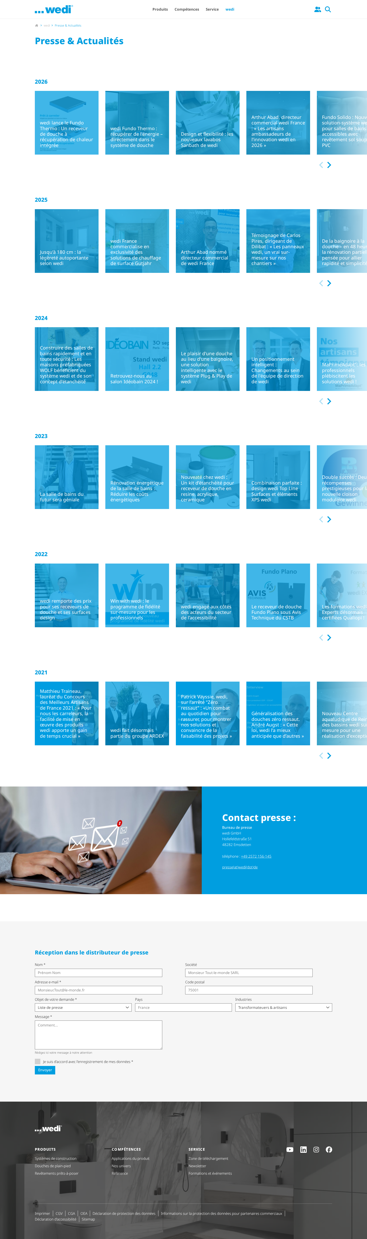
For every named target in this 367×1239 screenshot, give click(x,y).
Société (191, 964)
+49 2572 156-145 (256, 856)
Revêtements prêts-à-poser (57, 1173)
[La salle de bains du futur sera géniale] (67, 477)
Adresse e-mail (48, 982)
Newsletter (197, 1165)
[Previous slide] (321, 165)
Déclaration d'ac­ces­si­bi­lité (55, 1219)
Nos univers (121, 1165)
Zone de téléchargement (208, 1158)
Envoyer (45, 1069)
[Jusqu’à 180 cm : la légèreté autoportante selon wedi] (67, 241)
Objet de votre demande (56, 999)
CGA (71, 1213)
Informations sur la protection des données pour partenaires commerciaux (221, 1213)
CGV (59, 1213)
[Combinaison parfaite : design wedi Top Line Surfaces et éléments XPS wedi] (278, 477)
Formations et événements (210, 1173)
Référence (120, 1173)
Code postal (195, 982)
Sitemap (88, 1219)
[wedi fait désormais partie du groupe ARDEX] (137, 713)
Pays (139, 999)
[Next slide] (328, 165)
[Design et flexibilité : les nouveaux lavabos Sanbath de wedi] (208, 123)
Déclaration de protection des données (124, 1213)
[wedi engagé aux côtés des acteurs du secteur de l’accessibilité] (208, 595)
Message (43, 1016)
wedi (230, 9)
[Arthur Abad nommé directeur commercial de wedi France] (208, 241)
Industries (243, 999)
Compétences (187, 9)
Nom (40, 964)
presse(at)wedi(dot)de (240, 867)
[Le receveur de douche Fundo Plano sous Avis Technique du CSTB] (278, 595)
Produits (160, 9)
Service (212, 9)
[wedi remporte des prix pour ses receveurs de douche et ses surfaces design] (67, 595)
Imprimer (42, 1213)
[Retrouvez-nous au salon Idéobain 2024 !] (137, 359)
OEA (83, 1213)
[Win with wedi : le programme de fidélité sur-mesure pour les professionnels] (137, 595)
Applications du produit (131, 1158)
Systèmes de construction (55, 1158)
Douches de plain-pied (53, 1165)
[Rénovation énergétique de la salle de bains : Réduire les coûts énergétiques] (137, 477)
